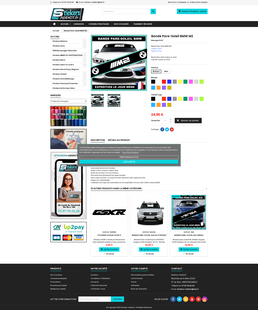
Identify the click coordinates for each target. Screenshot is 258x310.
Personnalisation (129, 156)
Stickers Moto (59, 60)
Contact (176, 268)
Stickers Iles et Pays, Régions (66, 69)
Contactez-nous (98, 289)
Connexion (182, 2)
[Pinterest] (172, 129)
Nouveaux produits (58, 285)
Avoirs (133, 282)
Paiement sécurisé (143, 24)
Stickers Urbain (60, 74)
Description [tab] (98, 140)
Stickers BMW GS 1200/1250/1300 (68, 55)
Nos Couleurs (121, 24)
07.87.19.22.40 (68, 2)
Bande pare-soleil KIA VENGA (188, 235)
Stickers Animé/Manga (63, 78)
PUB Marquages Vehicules (65, 50)
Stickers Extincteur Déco (64, 88)
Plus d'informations (130, 152)
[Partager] (162, 129)
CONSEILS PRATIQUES (99, 24)
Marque (155, 40)
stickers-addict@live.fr (94, 2)
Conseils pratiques (58, 278)
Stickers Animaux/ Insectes (65, 83)
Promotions (55, 282)
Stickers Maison (60, 41)
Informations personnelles (142, 275)
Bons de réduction (139, 289)
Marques (55, 95)
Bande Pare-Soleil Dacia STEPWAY (149, 235)
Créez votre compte (198, 2)
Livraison (79, 24)
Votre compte (139, 268)
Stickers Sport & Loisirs (63, 64)
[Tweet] (167, 129)
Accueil (65, 24)
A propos (95, 282)
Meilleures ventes (58, 289)
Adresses (135, 285)
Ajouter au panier (188, 120)
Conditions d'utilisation (100, 278)
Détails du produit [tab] (119, 140)
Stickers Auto (59, 46)
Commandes (137, 278)
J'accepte (129, 161)
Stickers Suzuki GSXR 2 (109, 235)
